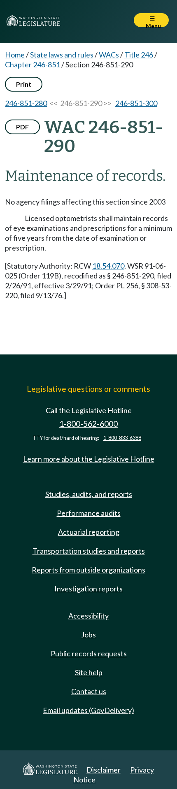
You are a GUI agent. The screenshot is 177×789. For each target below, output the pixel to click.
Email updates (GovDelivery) (88, 710)
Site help (88, 672)
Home (15, 54)
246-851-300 (136, 103)
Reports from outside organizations (88, 569)
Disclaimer (103, 769)
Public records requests (89, 653)
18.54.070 (108, 265)
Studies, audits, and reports (88, 494)
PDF (22, 127)
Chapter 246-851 (32, 64)
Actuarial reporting (88, 531)
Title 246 (138, 54)
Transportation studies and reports (89, 550)
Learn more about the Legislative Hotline (88, 458)
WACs (109, 54)
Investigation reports (88, 588)
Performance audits (89, 513)
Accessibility (88, 615)
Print (23, 84)
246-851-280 (26, 103)
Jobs (88, 634)
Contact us (88, 691)
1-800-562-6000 (88, 423)
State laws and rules (61, 54)
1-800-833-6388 (122, 438)
